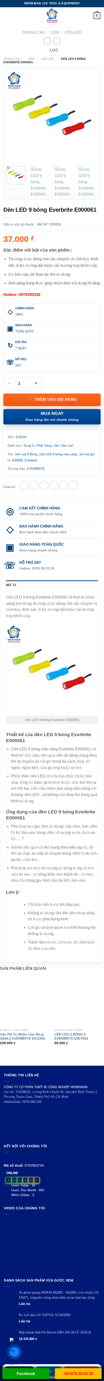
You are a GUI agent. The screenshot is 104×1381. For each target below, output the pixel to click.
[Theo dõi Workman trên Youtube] (12, 1158)
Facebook (26, 1374)
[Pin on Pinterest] (63, 485)
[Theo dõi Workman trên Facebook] (7, 1158)
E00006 (17, 460)
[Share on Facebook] (34, 485)
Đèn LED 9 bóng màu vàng (58, 454)
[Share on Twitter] (44, 485)
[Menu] (6, 15)
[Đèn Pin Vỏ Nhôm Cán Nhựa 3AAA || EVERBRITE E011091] (25, 1001)
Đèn (55, 32)
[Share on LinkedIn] (73, 485)
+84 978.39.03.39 (78, 1374)
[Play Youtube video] (52, 1245)
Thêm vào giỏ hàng (56, 399)
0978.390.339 (31, 1102)
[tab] (52, 585)
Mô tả (11, 585)
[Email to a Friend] (54, 485)
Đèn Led (73, 32)
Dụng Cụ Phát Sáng (38, 445)
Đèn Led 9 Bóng (26, 454)
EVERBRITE (36, 469)
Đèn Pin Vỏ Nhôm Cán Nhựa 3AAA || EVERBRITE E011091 (22, 1037)
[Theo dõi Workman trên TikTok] (17, 1158)
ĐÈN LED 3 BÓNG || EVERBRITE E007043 (71, 1037)
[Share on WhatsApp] (24, 485)
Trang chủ (33, 32)
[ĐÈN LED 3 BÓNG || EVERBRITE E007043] (79, 1001)
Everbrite (31, 460)
